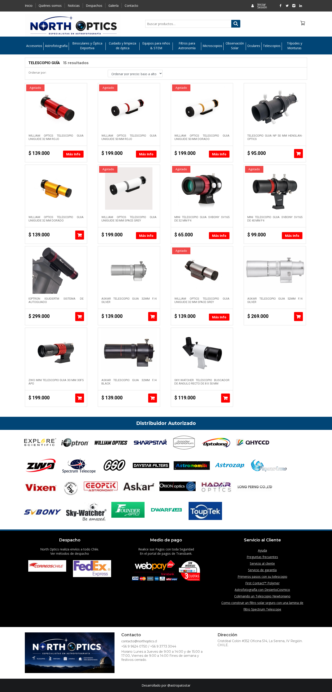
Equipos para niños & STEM (156, 45)
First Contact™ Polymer (262, 583)
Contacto (131, 5)
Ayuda (262, 550)
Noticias (74, 5)
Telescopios (272, 46)
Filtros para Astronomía (187, 45)
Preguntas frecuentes (262, 557)
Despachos (94, 5)
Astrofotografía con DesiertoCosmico (262, 589)
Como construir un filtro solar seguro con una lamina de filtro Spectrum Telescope (262, 606)
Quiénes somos (50, 5)
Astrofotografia (56, 46)
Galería (113, 5)
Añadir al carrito (298, 153)
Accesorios (34, 46)
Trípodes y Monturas (294, 45)
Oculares (253, 46)
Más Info (73, 154)
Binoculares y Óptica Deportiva (87, 45)
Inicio (29, 5)
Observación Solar (235, 45)
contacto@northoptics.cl (139, 641)
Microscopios (212, 46)
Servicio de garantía (262, 570)
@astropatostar (178, 685)
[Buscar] (235, 24)
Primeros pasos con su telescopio (262, 576)
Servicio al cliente (262, 563)
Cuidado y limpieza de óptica (122, 45)
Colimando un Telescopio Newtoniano (262, 596)
